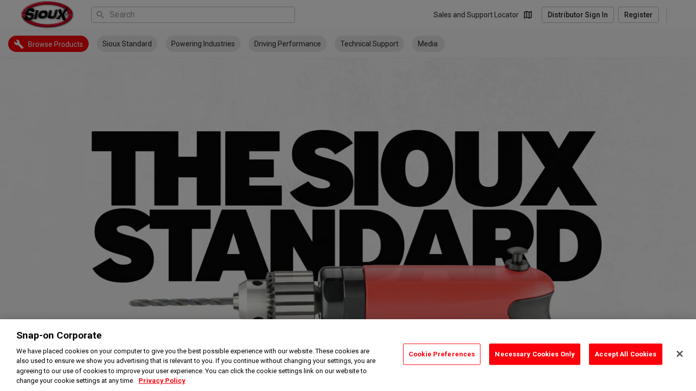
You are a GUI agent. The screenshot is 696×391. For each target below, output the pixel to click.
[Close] (679, 354)
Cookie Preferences (442, 354)
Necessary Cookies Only (535, 354)
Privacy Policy (162, 380)
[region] (348, 355)
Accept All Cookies (625, 354)
